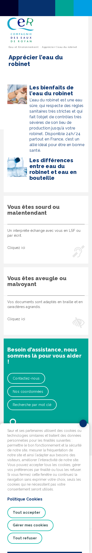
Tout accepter (26, 512)
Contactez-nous (26, 378)
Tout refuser (25, 538)
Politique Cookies (24, 499)
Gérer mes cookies (30, 525)
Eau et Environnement (24, 47)
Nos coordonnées (28, 391)
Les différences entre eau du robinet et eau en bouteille (53, 169)
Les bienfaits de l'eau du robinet (51, 90)
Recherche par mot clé (32, 405)
